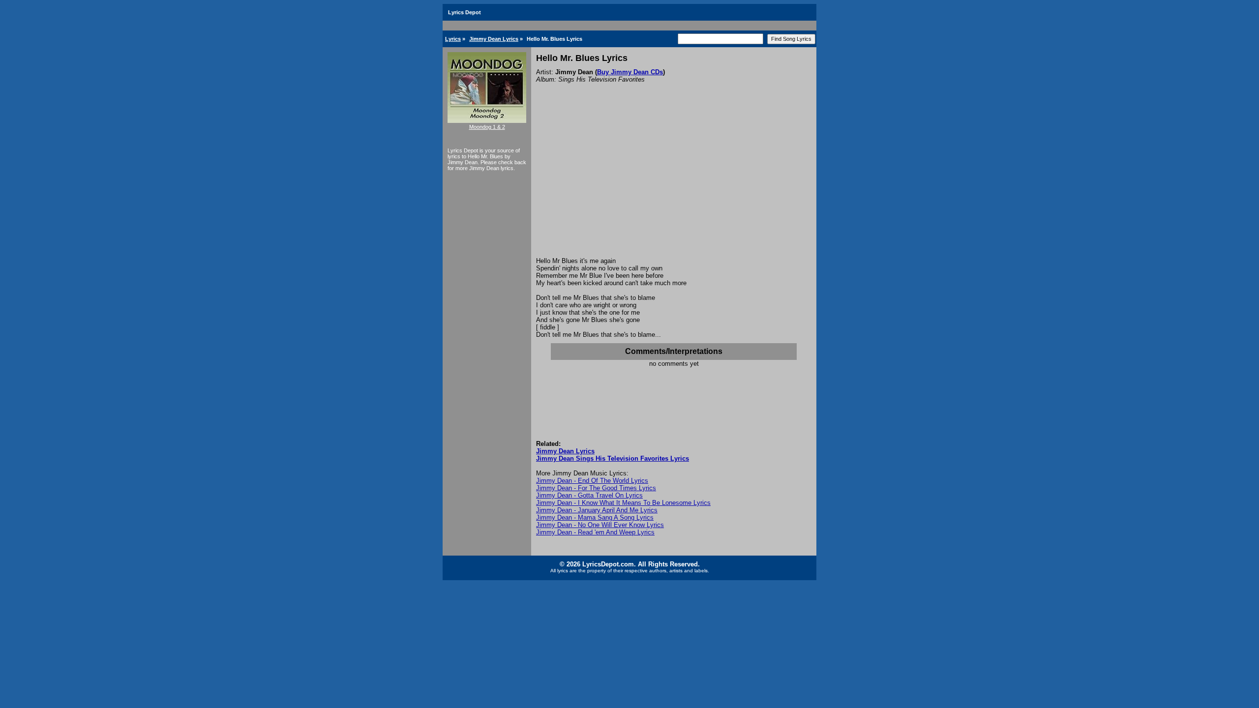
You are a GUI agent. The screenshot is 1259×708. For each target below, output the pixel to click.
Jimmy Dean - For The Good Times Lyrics (596, 488)
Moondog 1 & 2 (487, 127)
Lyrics (453, 39)
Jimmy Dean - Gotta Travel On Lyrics (589, 495)
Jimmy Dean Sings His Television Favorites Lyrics (612, 458)
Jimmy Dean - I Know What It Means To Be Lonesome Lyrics (623, 502)
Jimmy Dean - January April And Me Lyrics (597, 510)
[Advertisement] (673, 183)
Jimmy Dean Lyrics (493, 39)
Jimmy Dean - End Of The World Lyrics (592, 480)
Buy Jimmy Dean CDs (630, 72)
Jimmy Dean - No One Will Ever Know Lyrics (600, 525)
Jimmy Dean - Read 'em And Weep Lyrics (595, 532)
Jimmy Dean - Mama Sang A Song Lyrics (595, 517)
